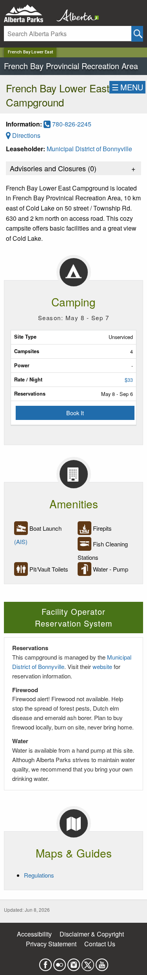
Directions (25, 135)
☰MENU (127, 87)
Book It (75, 413)
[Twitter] (88, 962)
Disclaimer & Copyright (92, 933)
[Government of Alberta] (75, 13)
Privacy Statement (51, 943)
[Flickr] (59, 962)
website (102, 666)
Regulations (39, 875)
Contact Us (99, 943)
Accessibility (34, 933)
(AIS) (20, 541)
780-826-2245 (71, 123)
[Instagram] (73, 962)
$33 (129, 379)
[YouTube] (102, 962)
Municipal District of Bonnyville (89, 148)
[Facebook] (45, 962)
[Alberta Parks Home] (28, 13)
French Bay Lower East (30, 52)
